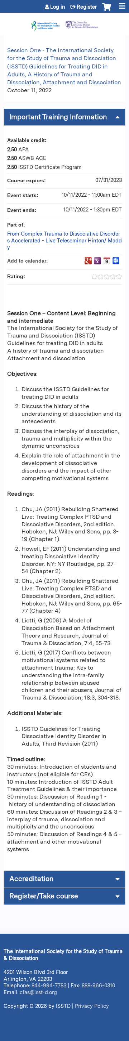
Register (87, 6)
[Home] (64, 22)
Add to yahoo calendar (97, 260)
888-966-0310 (98, 985)
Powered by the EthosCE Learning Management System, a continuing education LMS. (100, 1036)
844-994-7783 (49, 985)
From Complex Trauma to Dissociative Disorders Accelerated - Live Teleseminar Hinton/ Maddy (64, 240)
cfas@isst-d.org (38, 992)
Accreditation (31, 879)
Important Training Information (58, 117)
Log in (57, 6)
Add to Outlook (116, 260)
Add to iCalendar (106, 260)
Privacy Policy (92, 1006)
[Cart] (106, 10)
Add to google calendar (88, 260)
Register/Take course (43, 896)
